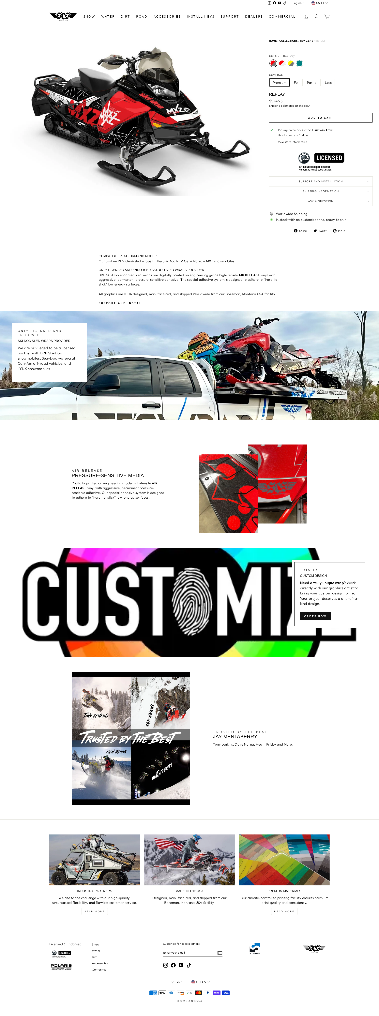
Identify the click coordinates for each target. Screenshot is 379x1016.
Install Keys (201, 16)
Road (142, 16)
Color (282, 56)
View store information (292, 142)
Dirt (125, 16)
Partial (312, 82)
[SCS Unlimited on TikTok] (188, 965)
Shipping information (321, 191)
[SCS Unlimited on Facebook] (173, 965)
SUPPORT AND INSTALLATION (321, 181)
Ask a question (321, 201)
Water (108, 16)
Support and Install (121, 303)
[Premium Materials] (284, 859)
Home (273, 40)
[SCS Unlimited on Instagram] (165, 965)
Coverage (277, 75)
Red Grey (273, 63)
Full (297, 82)
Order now (315, 616)
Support (229, 16)
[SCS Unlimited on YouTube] (181, 965)
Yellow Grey (290, 63)
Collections (288, 40)
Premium (279, 82)
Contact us (99, 969)
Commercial (282, 16)
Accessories (167, 16)
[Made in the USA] (189, 859)
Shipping (274, 105)
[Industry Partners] (94, 859)
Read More (94, 911)
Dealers (254, 16)
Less (328, 82)
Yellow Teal (299, 63)
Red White (282, 63)
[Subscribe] (219, 952)
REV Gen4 (306, 40)
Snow (89, 16)
